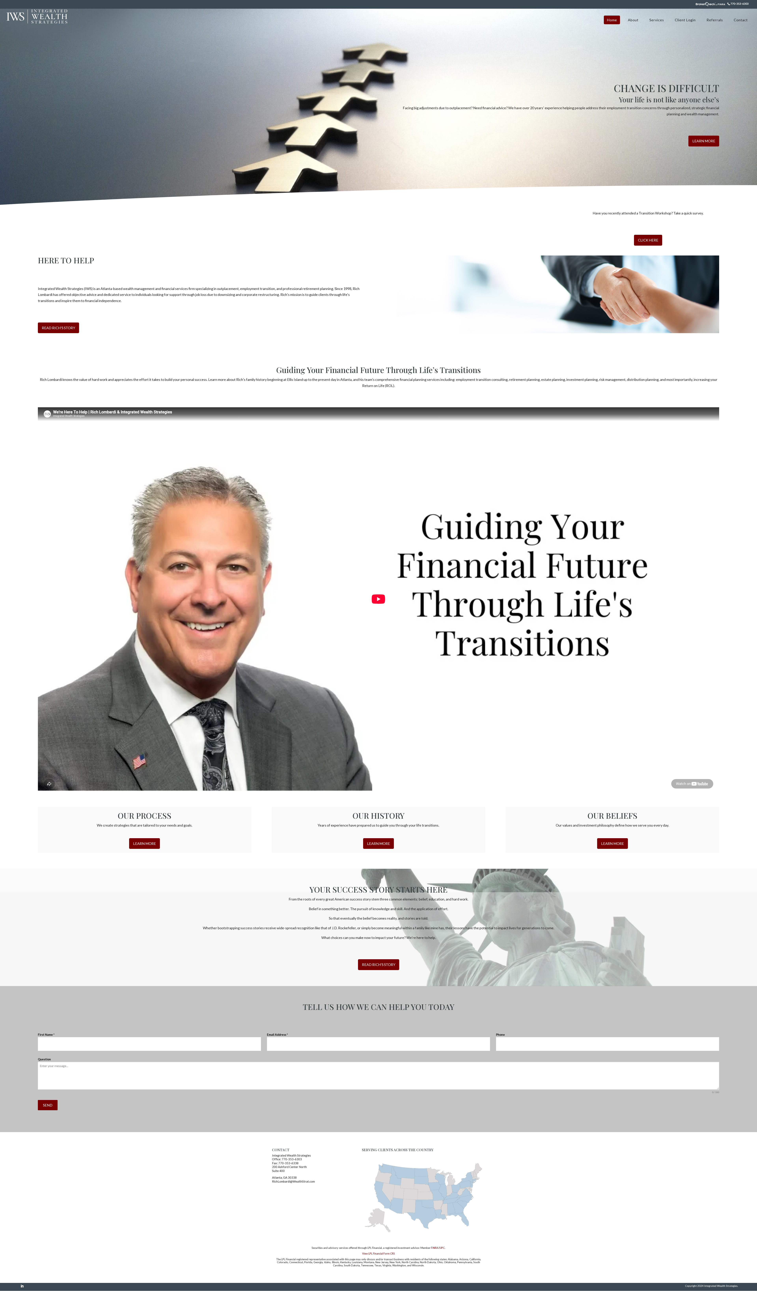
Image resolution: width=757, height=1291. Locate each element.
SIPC (442, 1247)
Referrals (715, 20)
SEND (47, 1105)
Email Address (277, 1034)
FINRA (434, 1247)
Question (44, 1059)
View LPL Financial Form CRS (378, 1253)
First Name (46, 1034)
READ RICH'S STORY (58, 328)
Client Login (685, 20)
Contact (741, 20)
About (633, 20)
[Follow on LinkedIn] (22, 1286)
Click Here (648, 240)
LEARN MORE (703, 141)
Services (656, 20)
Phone (500, 1034)
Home (612, 20)
